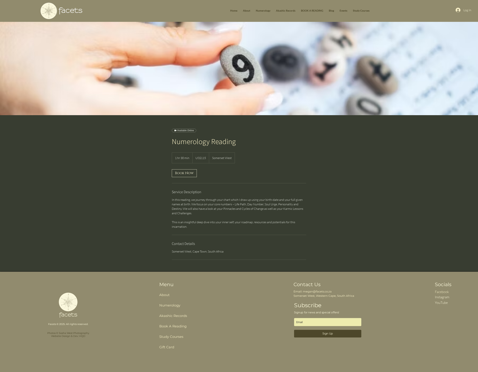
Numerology (169, 305)
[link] (184, 173)
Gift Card (166, 347)
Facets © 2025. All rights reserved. (68, 324)
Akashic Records (173, 316)
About (164, 295)
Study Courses (171, 337)
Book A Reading (173, 326)
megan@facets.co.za (317, 291)
